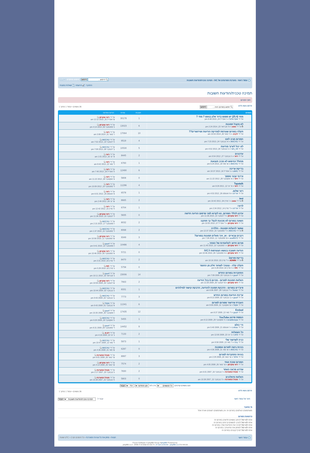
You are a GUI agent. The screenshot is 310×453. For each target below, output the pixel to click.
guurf (107, 244)
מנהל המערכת (103, 355)
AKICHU (234, 141)
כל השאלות (237, 332)
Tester (235, 290)
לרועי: (240, 206)
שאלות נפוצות (66, 85)
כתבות (140, 67)
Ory (236, 342)
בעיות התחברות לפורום (231, 354)
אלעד (235, 357)
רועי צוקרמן (104, 117)
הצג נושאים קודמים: (182, 385)
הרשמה (79, 85)
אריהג (235, 193)
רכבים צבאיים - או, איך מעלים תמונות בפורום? (218, 235)
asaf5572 (234, 238)
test (241, 198)
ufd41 (235, 171)
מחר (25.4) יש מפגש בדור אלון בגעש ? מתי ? (219, 116)
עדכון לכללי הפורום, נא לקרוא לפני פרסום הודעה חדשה (214, 213)
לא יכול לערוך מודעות (232, 146)
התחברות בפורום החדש (230, 272)
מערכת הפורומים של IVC (225, 80)
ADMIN (233, 260)
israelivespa (232, 320)
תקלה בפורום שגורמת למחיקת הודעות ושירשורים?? (216, 131)
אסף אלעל (233, 119)
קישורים (94, 67)
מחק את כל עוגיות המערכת (97, 437)
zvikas (235, 327)
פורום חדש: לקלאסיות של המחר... (225, 243)
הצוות (113, 437)
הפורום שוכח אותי (233, 362)
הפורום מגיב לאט (234, 139)
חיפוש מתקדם (73, 79)
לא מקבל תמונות (234, 124)
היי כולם (239, 325)
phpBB (164, 443)
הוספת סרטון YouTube (231, 317)
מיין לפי (152, 385)
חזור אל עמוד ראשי (242, 399)
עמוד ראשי (242, 80)
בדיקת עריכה (236, 168)
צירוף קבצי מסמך (234, 176)
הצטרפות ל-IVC (186, 67)
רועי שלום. (237, 191)
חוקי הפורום (245, 100)
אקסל (235, 305)
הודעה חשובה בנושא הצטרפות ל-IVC (223, 250)
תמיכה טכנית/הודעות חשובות (199, 80)
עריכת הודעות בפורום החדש (228, 295)
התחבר (89, 85)
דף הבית (231, 67)
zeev (234, 127)
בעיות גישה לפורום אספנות (229, 347)
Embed (239, 310)
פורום (209, 67)
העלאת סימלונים (234, 377)
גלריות (117, 67)
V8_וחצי (234, 149)
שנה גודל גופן (62, 79)
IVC (236, 268)
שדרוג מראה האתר (233, 369)
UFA (236, 335)
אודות (163, 67)
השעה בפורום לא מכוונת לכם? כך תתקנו (222, 220)
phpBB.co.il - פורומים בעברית (167, 445)
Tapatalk (238, 183)
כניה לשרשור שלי (234, 339)
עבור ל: (100, 399)
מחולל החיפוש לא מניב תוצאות (227, 161)
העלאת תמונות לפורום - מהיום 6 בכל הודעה (220, 280)
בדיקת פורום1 (236, 258)
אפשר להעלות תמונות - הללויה (227, 228)
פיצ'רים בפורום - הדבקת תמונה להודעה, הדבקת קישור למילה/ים (209, 287)
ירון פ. (235, 134)
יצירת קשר (72, 67)
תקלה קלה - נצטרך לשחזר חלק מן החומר (221, 265)
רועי (107, 132)
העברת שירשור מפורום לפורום (227, 302)
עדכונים (239, 153)
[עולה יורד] (126, 385)
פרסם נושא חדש (245, 106)
